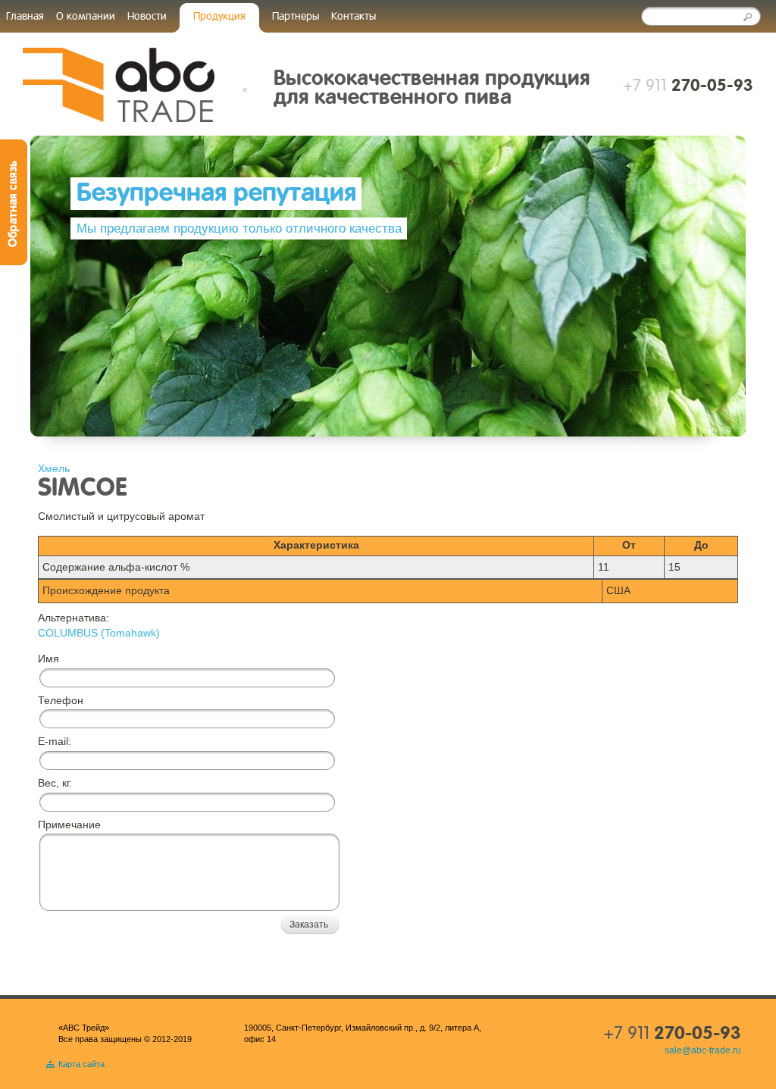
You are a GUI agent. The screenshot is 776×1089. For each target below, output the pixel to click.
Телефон (60, 700)
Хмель (54, 468)
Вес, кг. (55, 783)
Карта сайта (81, 1064)
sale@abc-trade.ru (703, 1050)
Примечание (69, 824)
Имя (48, 658)
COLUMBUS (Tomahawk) (99, 633)
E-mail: (54, 741)
